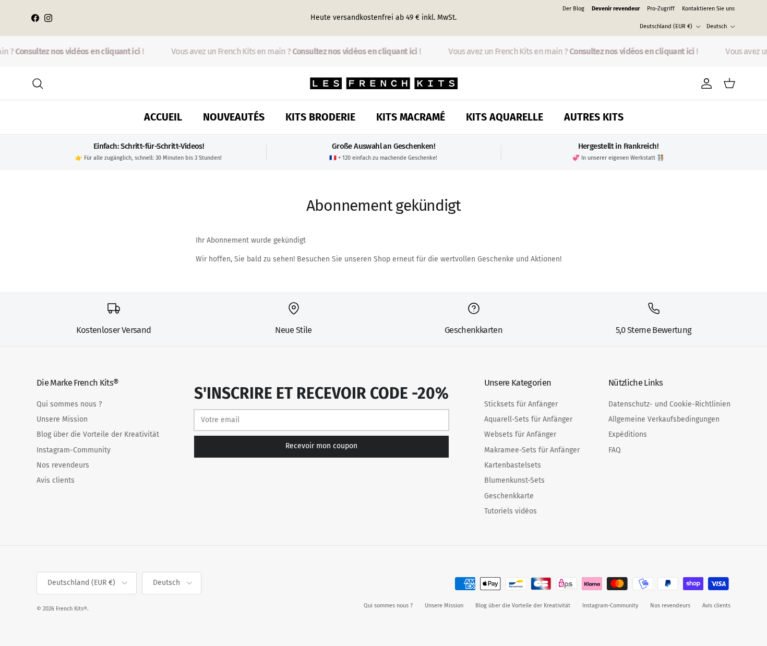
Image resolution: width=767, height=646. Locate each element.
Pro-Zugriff (661, 8)
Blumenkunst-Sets (514, 480)
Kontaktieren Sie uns (708, 8)
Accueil (163, 117)
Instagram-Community (74, 450)
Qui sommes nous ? (69, 404)
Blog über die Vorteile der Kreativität (98, 434)
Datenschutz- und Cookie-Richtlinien (669, 404)
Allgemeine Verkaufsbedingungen (664, 419)
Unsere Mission (62, 419)
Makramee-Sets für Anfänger (532, 450)
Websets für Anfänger (520, 434)
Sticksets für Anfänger (521, 404)
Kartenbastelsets (512, 465)
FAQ (614, 450)
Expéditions (627, 434)
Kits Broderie (320, 117)
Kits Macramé (410, 117)
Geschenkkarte (509, 496)
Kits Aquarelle (504, 117)
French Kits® (71, 608)
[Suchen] (37, 83)
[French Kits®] (383, 83)
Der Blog (573, 8)
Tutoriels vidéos (510, 511)
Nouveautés (234, 117)
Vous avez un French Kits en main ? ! (292, 51)
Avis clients (56, 480)
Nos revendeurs (63, 465)
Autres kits (594, 117)
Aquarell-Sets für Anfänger (528, 419)
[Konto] (704, 83)
